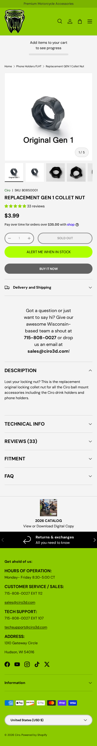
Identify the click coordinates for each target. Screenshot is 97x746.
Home (8, 66)
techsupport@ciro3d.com (26, 627)
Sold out (65, 238)
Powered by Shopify (34, 735)
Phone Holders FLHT (29, 66)
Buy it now (48, 269)
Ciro (7, 190)
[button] (16, 206)
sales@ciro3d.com (20, 602)
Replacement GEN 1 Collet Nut (65, 66)
